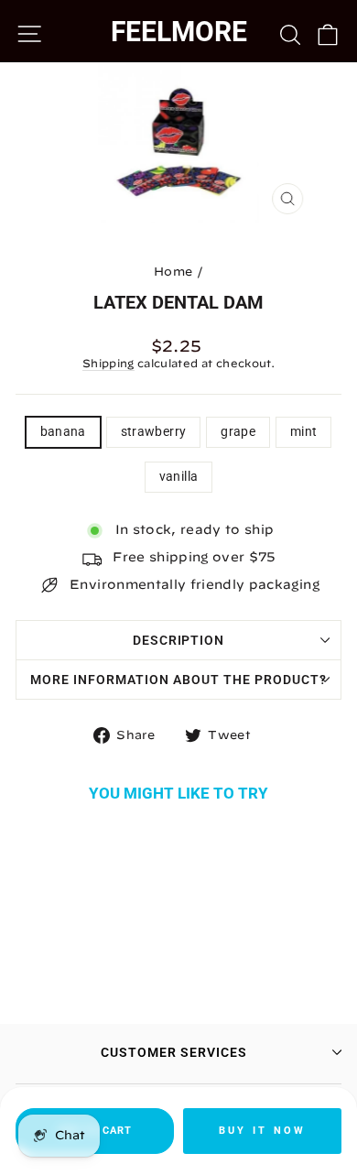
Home (173, 271)
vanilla (178, 476)
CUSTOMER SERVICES (174, 1052)
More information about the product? (178, 679)
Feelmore (179, 31)
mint (303, 431)
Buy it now (263, 1131)
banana (63, 431)
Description (179, 640)
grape (238, 431)
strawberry (153, 431)
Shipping (108, 363)
